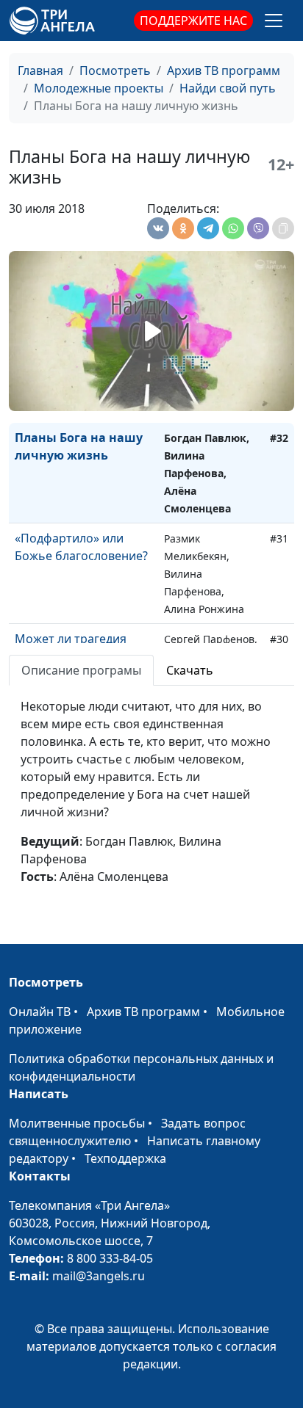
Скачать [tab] (189, 670)
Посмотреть (115, 70)
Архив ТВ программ (223, 70)
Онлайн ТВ (40, 1012)
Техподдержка (125, 1158)
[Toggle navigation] (273, 20)
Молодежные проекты (98, 88)
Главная (40, 70)
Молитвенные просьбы (77, 1123)
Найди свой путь (227, 88)
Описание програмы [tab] (81, 670)
